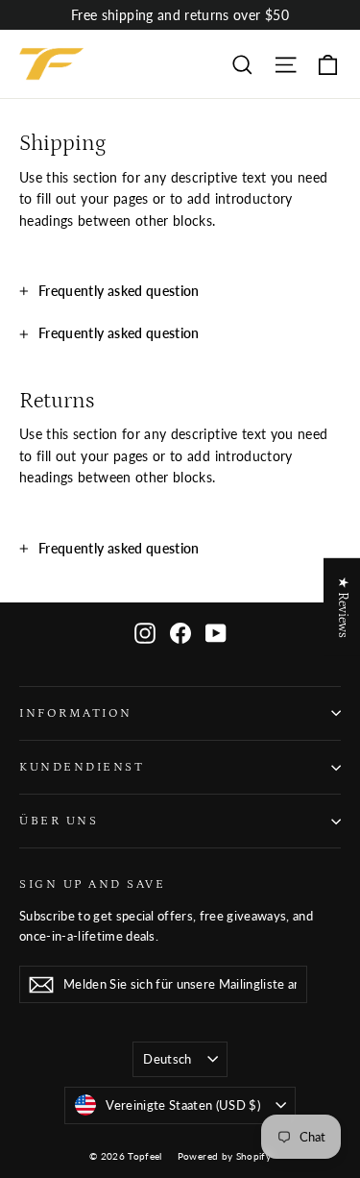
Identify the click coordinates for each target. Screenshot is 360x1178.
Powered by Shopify (224, 1156)
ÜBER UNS (58, 820)
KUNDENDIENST (81, 766)
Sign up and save (92, 884)
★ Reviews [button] (342, 607)
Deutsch (167, 1059)
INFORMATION (75, 713)
